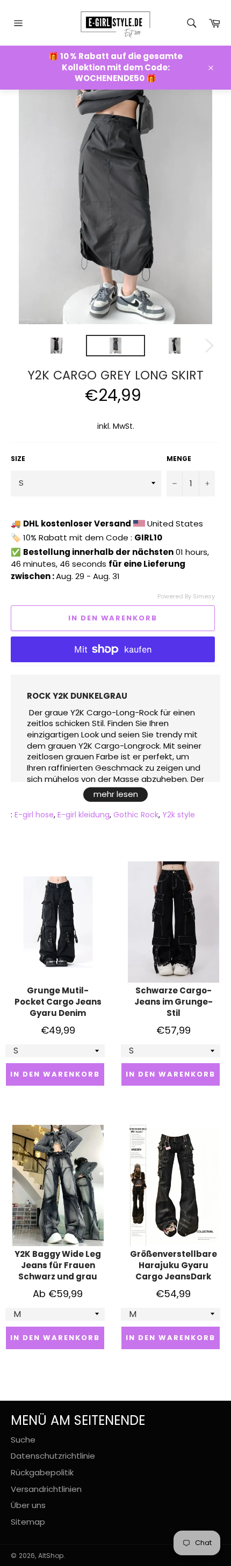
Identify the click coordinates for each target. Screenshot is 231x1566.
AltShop (50, 1555)
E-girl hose (34, 814)
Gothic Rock (135, 814)
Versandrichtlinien (46, 1489)
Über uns (28, 1505)
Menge (179, 459)
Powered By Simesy (186, 596)
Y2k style (178, 814)
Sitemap (28, 1521)
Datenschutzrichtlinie (53, 1455)
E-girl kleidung (83, 814)
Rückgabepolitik (42, 1472)
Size (18, 459)
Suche (23, 1439)
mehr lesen (115, 794)
